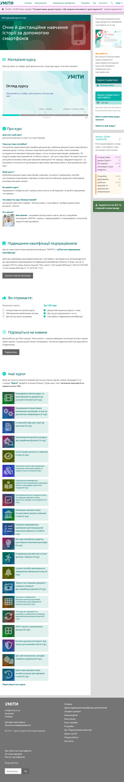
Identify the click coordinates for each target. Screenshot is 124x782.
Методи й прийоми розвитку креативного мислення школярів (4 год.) (31, 542)
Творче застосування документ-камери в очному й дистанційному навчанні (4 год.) (31, 586)
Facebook (9, 713)
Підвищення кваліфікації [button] (64, 3)
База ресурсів (71, 715)
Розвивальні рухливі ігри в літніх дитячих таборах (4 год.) (31, 555)
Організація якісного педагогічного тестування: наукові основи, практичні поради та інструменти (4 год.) (31, 498)
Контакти (103, 3)
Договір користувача (15, 722)
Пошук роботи (71, 737)
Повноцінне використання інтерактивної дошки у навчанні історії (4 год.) (31, 513)
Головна (28, 3)
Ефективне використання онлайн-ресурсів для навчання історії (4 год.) (30, 673)
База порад (69, 719)
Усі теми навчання (13, 754)
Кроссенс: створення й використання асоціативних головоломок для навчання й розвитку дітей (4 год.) (28, 600)
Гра (94, 3)
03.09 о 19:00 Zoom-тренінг (63, 9)
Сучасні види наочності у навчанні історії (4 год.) (32, 453)
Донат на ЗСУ (70, 733)
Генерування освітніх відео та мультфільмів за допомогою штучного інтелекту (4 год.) (30, 396)
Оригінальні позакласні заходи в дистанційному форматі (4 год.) (31, 438)
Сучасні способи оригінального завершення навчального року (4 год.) (31, 571)
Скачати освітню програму (18, 275)
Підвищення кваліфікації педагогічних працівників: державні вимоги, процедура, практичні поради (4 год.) (31, 484)
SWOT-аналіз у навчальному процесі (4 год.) (29, 628)
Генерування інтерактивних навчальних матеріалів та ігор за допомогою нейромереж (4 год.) (31, 411)
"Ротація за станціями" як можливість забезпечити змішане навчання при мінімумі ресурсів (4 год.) (30, 615)
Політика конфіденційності (18, 725)
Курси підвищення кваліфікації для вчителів (85, 708)
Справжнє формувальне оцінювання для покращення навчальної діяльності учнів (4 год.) (30, 529)
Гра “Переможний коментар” (78, 730)
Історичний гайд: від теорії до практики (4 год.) (30, 424)
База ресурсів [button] (41, 3)
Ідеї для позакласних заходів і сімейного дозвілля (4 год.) (30, 657)
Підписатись (11, 352)
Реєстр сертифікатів (15, 757)
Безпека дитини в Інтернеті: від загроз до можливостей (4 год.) (31, 642)
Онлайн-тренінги (72, 711)
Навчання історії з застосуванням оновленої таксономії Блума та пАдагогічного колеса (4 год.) (30, 468)
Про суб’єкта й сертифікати (18, 751)
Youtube (9, 716)
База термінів (71, 722)
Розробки (85, 3)
